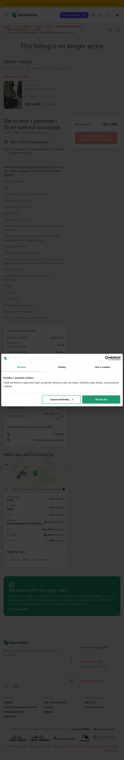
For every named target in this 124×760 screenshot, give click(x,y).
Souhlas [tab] (21, 367)
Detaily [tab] (62, 367)
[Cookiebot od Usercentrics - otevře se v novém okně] (107, 358)
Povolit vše (101, 399)
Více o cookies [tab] (102, 367)
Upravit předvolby (59, 399)
